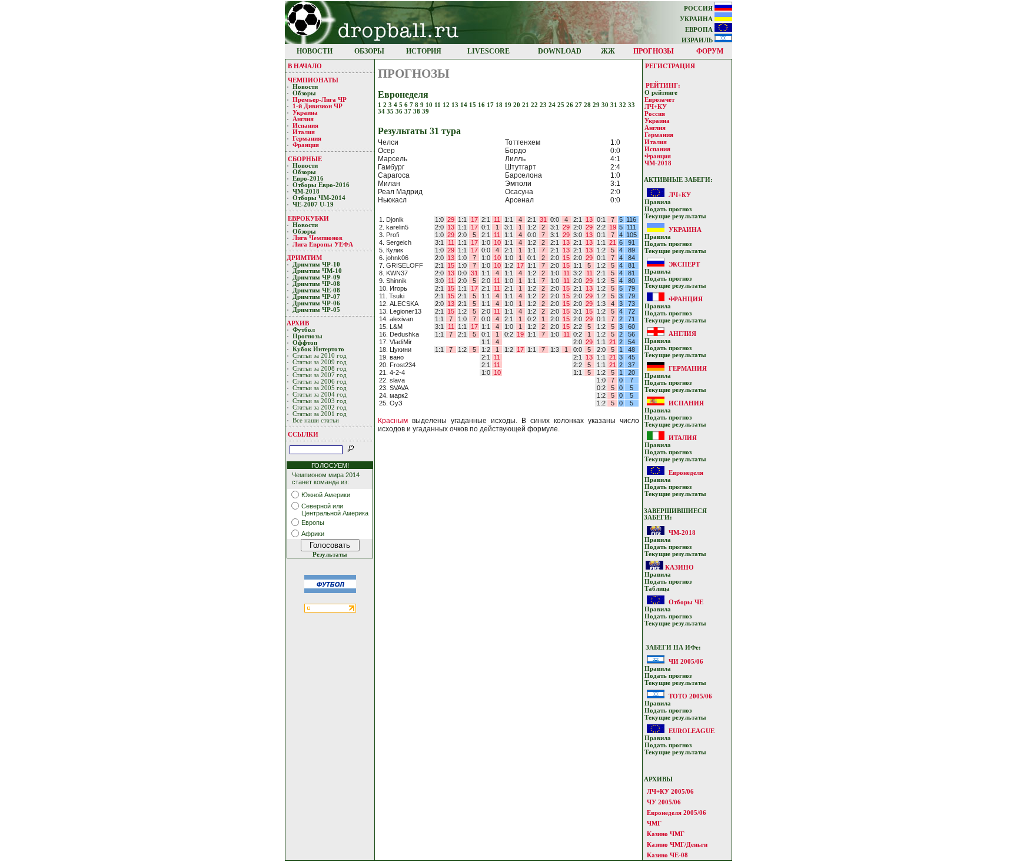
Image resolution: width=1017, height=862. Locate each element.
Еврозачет (659, 99)
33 (631, 105)
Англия (303, 119)
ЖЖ (608, 51)
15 (473, 105)
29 (597, 105)
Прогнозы (308, 336)
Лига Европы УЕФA (324, 244)
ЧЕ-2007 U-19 (313, 204)
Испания (305, 125)
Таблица (657, 588)
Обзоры (304, 93)
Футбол (304, 330)
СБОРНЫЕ (305, 158)
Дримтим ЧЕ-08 (316, 290)
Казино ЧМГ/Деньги (677, 844)
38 (417, 111)
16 (482, 105)
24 (553, 105)
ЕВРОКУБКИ (308, 218)
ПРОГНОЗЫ (653, 51)
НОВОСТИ (315, 51)
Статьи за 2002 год (320, 407)
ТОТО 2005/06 (690, 696)
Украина (305, 112)
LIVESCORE (488, 51)
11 (438, 105)
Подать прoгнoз (668, 209)
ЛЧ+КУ (655, 107)
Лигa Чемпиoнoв (318, 238)
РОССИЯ (699, 8)
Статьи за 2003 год (320, 401)
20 (517, 105)
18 (500, 105)
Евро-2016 (308, 178)
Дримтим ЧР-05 (316, 310)
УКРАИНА (697, 19)
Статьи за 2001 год (320, 414)
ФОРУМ (709, 51)
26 (570, 105)
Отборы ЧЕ (686, 601)
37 (408, 111)
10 (430, 105)
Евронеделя (686, 472)
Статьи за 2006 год (320, 381)
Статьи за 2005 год (320, 388)
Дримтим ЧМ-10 (317, 271)
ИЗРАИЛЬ (698, 40)
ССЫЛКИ (303, 434)
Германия (307, 138)
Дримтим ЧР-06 (316, 303)
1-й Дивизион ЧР (318, 106)
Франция (306, 145)
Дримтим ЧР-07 (316, 297)
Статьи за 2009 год (320, 362)
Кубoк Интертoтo (319, 349)
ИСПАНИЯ (686, 403)
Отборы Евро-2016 (321, 185)
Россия (654, 114)
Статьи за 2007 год (320, 375)
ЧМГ (654, 823)
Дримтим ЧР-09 (316, 277)
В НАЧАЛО (305, 65)
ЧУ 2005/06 (664, 802)
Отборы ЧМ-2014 (319, 198)
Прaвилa (657, 202)
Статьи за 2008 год (320, 368)
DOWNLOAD (559, 51)
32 (623, 105)
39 (425, 111)
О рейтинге (660, 92)
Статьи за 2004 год (320, 394)
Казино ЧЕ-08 (667, 854)
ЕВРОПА (699, 29)
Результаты (330, 554)
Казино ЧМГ (665, 833)
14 (464, 105)
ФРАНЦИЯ (686, 298)
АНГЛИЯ (682, 333)
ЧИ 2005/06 (686, 661)
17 (491, 105)
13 (455, 105)
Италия (304, 132)
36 (400, 111)
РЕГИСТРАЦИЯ (670, 65)
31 (614, 105)
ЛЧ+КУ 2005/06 (670, 791)
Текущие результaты (675, 216)
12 (447, 105)
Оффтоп (305, 343)
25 (561, 105)
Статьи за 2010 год (320, 355)
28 (588, 105)
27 (579, 105)
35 (391, 111)
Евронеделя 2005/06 (676, 812)
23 (544, 105)
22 (535, 105)
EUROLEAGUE (691, 730)
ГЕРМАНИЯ (688, 368)
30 (605, 105)
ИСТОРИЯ (423, 51)
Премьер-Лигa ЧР (320, 99)
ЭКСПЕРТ (684, 264)
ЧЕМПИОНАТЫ (313, 80)
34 (382, 111)
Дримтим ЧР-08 (316, 284)
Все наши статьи (316, 420)
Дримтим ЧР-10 (316, 264)
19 (508, 105)
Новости (305, 87)
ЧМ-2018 (306, 191)
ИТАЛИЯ (683, 437)
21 (526, 105)
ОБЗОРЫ (369, 51)
